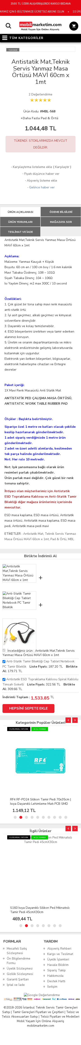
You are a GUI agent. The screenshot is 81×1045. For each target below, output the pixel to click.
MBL (71, 539)
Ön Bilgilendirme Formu (18, 960)
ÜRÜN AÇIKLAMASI (20, 212)
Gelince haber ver (41, 187)
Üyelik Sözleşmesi (20, 968)
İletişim (52, 986)
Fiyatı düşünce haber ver (40, 174)
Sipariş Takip (56, 970)
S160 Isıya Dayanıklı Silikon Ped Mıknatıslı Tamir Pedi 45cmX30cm (40, 910)
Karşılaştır (62, 167)
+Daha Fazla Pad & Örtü (39, 118)
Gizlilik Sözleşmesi (20, 974)
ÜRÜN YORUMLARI (20, 222)
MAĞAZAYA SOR (61, 222)
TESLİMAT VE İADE (20, 232)
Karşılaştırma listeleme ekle (31, 167)
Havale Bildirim (58, 965)
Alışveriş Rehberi (59, 948)
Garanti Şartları (18, 979)
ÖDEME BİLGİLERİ (61, 212)
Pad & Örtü (58, 539)
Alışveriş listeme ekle (40, 180)
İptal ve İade (16, 985)
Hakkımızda (55, 976)
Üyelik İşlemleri (58, 959)
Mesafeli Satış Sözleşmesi (17, 950)
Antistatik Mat (33, 534)
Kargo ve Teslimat (60, 954)
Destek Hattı (56, 981)
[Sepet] (73, 27)
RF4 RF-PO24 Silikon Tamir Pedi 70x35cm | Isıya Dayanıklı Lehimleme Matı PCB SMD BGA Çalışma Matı (40, 803)
